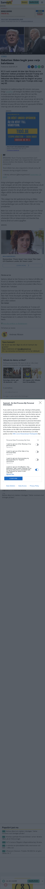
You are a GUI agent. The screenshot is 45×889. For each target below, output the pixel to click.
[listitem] (22, 440)
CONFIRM (13, 478)
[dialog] (22, 444)
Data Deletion (10, 486)
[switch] (37, 445)
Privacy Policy (34, 486)
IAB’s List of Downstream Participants (25, 434)
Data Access (22, 486)
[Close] (41, 403)
